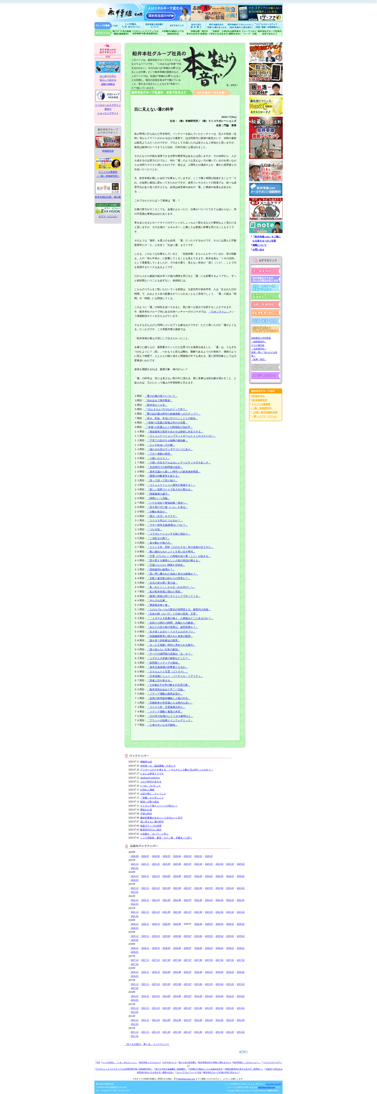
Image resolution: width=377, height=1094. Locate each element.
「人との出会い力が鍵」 (161, 444)
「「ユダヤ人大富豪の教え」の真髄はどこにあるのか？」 (180, 618)
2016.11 (145, 972)
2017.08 (177, 960)
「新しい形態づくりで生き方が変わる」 (170, 489)
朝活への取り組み (149, 801)
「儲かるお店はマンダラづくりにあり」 (170, 449)
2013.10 (156, 1008)
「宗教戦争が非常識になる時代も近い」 (170, 702)
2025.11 (145, 864)
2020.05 (209, 924)
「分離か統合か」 (157, 511)
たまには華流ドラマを (152, 773)
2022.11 (145, 900)
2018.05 (209, 948)
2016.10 (156, 972)
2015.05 (209, 984)
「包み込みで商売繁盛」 (159, 400)
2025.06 (198, 864)
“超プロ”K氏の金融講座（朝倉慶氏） (171, 1069)
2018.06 (198, 948)
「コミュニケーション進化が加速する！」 (171, 484)
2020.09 (166, 924)
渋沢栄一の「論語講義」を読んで (158, 765)
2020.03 (230, 924)
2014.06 (198, 996)
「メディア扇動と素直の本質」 (165, 711)
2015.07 (187, 984)
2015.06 (198, 984)
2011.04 (219, 1032)
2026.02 (198, 856)
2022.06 (198, 900)
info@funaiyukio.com (186, 1079)
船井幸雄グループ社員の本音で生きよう (270, 32)
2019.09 (166, 936)
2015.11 (145, 984)
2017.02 (240, 960)
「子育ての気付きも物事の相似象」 (167, 440)
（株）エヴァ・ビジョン (264, 416)
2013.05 (209, 1008)
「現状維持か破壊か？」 (161, 569)
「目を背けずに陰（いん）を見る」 (167, 507)
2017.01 (134, 964)
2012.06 (198, 1020)
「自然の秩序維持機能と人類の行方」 (168, 698)
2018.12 (134, 948)
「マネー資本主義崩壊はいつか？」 (167, 524)
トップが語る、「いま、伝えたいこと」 (119, 1062)
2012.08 (177, 1020)
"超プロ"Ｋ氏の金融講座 (113, 32)
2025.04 (219, 864)
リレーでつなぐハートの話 (249, 32)
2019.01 (134, 940)
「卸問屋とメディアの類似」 (163, 662)
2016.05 (209, 972)
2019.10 (156, 936)
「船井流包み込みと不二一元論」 (166, 689)
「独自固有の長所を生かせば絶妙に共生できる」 (175, 431)
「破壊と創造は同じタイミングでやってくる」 (174, 596)
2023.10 (156, 888)
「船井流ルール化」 (156, 404)
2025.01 (134, 868)
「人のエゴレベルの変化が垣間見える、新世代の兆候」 (179, 609)
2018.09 (166, 948)
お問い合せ (258, 249)
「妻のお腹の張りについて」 (161, 395)
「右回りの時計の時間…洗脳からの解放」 (171, 622)
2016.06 (198, 972)
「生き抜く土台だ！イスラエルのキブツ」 (171, 631)
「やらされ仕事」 (157, 600)
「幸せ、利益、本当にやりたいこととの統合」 (171, 418)
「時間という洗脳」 (158, 498)
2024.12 (134, 876)
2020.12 (134, 924)
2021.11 (145, 912)
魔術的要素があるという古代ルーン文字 (161, 817)
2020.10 (156, 924)
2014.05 (209, 996)
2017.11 (145, 960)
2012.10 (156, 1020)
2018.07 (187, 948)
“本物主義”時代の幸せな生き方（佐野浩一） (243, 1069)
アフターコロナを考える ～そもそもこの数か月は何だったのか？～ (176, 769)
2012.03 (230, 1020)
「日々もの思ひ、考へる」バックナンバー (146, 1044)
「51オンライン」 (219, 311)
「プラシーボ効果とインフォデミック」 (170, 720)
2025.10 (156, 864)
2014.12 (134, 996)
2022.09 (166, 900)
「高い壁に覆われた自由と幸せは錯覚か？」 (172, 573)
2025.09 (166, 864)
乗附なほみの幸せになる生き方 (225, 32)
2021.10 (156, 912)
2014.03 (230, 996)
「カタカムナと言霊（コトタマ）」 (167, 671)
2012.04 (219, 1020)
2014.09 (166, 996)
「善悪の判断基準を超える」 (163, 475)
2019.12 (134, 936)
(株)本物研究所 (259, 400)
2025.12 (134, 864)
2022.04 (219, 900)
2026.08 (134, 856)
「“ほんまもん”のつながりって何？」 (166, 409)
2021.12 (134, 912)
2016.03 (230, 972)
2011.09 (166, 1032)
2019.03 (230, 936)
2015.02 (240, 984)
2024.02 (240, 876)
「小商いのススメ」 (158, 458)
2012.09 (166, 1020)
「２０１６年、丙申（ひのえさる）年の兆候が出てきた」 (180, 547)
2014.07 (187, 996)
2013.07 (187, 1008)
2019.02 (240, 936)
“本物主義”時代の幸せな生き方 (198, 32)
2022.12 (134, 900)
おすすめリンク (177, 25)
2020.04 (219, 924)
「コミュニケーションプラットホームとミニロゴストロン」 (181, 435)
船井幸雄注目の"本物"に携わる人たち (216, 25)
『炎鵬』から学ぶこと (152, 797)
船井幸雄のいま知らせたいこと (131, 25)
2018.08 (177, 948)
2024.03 (230, 876)
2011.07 (187, 1032)
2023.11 (145, 888)
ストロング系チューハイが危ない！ (159, 805)
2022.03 (230, 900)
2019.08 (177, 936)
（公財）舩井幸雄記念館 (264, 412)
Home (107, 25)
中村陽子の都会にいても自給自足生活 (173, 32)
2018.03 (230, 948)
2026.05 (166, 856)
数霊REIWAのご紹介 (151, 829)
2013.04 (219, 1008)
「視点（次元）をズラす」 (162, 516)
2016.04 (219, 972)
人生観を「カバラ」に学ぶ (154, 833)
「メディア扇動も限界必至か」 (165, 693)
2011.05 (209, 1032)
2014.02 (240, 996)
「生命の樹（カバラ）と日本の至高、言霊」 (172, 613)
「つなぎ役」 (154, 529)
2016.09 (166, 972)
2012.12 (134, 1020)
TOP (98, 1062)
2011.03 (230, 1032)
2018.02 (240, 948)
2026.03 (187, 856)
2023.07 (187, 888)
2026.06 (156, 856)
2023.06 (198, 888)
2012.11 (145, 1020)
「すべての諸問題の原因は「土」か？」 (170, 653)
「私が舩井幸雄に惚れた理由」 (165, 591)
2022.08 (177, 900)
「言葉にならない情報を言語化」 (166, 564)
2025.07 (187, 864)
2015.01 (134, 988)
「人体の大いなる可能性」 (162, 724)
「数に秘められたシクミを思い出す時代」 (171, 551)
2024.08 (177, 876)
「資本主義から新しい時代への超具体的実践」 (174, 471)
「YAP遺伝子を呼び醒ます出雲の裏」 (168, 684)
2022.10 (156, 900)
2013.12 (134, 1008)
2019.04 (219, 936)
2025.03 (230, 864)
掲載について (260, 245)
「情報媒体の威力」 (158, 493)
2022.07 (187, 900)
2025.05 (209, 864)
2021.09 (166, 912)
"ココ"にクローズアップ (268, 25)
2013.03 (230, 1008)
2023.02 (240, 888)
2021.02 (240, 912)
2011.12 (134, 1032)
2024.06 (198, 876)
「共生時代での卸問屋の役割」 (165, 467)
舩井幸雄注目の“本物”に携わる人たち (214, 1062)
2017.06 (198, 960)
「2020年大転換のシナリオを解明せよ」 (170, 716)
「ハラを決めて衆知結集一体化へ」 (167, 502)
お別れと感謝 (147, 789)
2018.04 (219, 948)
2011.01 (134, 1036)
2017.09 (166, 960)
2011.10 (156, 1032)
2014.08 (177, 996)
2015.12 (134, 984)
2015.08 (177, 984)
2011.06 (198, 1032)
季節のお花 (146, 809)
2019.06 (198, 936)
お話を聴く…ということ (153, 793)
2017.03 (230, 960)
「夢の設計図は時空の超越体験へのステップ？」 (173, 413)
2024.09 (166, 876)
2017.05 (209, 960)
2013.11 (145, 1008)
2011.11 (145, 1032)
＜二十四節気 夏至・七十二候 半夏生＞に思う (166, 837)
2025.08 (177, 864)
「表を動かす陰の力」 (160, 542)
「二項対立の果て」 (158, 538)
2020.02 (240, 924)
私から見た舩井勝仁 (196, 25)
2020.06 (198, 924)
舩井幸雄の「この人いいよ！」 (247, 1062)
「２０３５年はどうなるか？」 (165, 520)
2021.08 (177, 912)
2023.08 (177, 888)
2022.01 (134, 904)
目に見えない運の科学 (152, 821)
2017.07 (187, 960)
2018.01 (134, 952)
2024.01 (134, 880)
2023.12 (134, 888)
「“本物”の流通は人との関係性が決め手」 (169, 427)
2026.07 (145, 856)
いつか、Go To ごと (150, 785)
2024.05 (209, 876)
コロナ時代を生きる (150, 781)
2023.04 (219, 888)
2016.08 (177, 972)
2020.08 (177, 924)
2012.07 (187, 1020)
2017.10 (156, 960)
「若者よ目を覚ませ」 (160, 680)
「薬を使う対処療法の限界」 (163, 640)
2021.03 (230, 912)
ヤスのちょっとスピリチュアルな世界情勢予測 (146, 32)
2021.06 (198, 912)
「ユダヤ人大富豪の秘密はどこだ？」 (168, 658)
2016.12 (134, 972)
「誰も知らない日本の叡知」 (163, 649)
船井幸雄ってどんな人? (155, 25)
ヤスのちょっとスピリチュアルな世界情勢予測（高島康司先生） (124, 1069)
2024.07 (187, 876)
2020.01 (134, 928)
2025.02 (240, 864)
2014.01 (134, 1000)
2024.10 (156, 876)
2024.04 (219, 876)
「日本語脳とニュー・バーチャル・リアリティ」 (175, 676)
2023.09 (166, 888)
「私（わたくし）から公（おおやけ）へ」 (171, 587)
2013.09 (166, 1008)
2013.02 (240, 1008)
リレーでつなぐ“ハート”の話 (188, 1072)
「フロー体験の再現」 (160, 453)
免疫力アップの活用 (150, 825)
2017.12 (134, 960)
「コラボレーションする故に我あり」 (168, 533)
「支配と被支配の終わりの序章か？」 (168, 578)
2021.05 (209, 912)
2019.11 (145, 936)
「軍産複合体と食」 (158, 604)
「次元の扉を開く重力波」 (162, 582)
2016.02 (240, 972)
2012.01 (134, 1024)
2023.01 (134, 892)
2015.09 (166, 984)
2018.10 (156, 948)
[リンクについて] (273, 1084)
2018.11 (145, 948)
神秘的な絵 (146, 761)
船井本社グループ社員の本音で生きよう (221, 1072)
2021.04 (219, 912)
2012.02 (240, 1020)
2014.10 (156, 996)
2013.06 (198, 1008)
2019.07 (187, 936)
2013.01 (134, 1012)
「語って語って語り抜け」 (162, 480)
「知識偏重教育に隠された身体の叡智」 (170, 636)
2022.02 (240, 900)
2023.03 (230, 888)
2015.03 (230, 984)
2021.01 (134, 916)
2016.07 (187, 972)
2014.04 (219, 996)
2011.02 (240, 1032)
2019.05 (209, 936)
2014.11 (145, 996)
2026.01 (209, 856)
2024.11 (145, 876)
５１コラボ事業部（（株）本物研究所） (108, 174)
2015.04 (219, 984)
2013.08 (177, 1008)
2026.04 (177, 856)
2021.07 (187, 912)
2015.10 (156, 984)
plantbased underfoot (150, 777)
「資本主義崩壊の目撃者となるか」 (167, 667)
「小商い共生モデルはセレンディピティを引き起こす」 (179, 462)
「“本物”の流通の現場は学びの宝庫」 (166, 422)
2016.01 (134, 976)
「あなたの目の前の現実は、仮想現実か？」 (172, 627)
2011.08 (177, 1032)
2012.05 (209, 1020)
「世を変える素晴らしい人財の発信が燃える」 (174, 560)
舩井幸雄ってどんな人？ (150, 1062)
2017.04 (219, 960)
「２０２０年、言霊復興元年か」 (166, 707)
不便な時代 (146, 813)
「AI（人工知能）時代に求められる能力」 (171, 644)
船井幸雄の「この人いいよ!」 (240, 25)
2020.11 (145, 924)
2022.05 (209, 900)
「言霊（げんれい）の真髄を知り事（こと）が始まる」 (179, 556)
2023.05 (209, 888)
